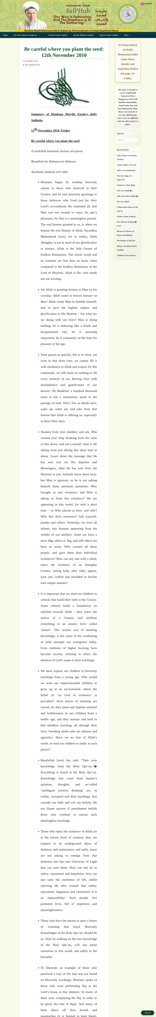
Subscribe (147, 1012)
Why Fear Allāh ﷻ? (124, 191)
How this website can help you (25, 35)
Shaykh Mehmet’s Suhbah (83, 35)
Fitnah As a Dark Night (126, 185)
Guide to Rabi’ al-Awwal (126, 165)
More (126, 35)
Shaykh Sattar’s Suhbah (109, 35)
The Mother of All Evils (126, 241)
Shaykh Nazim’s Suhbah (57, 35)
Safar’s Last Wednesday (126, 170)
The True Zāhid (123, 202)
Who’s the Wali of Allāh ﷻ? (128, 196)
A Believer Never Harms (126, 255)
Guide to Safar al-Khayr (126, 216)
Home (5, 35)
